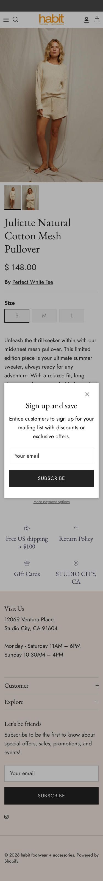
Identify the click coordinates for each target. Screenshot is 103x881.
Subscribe (51, 478)
